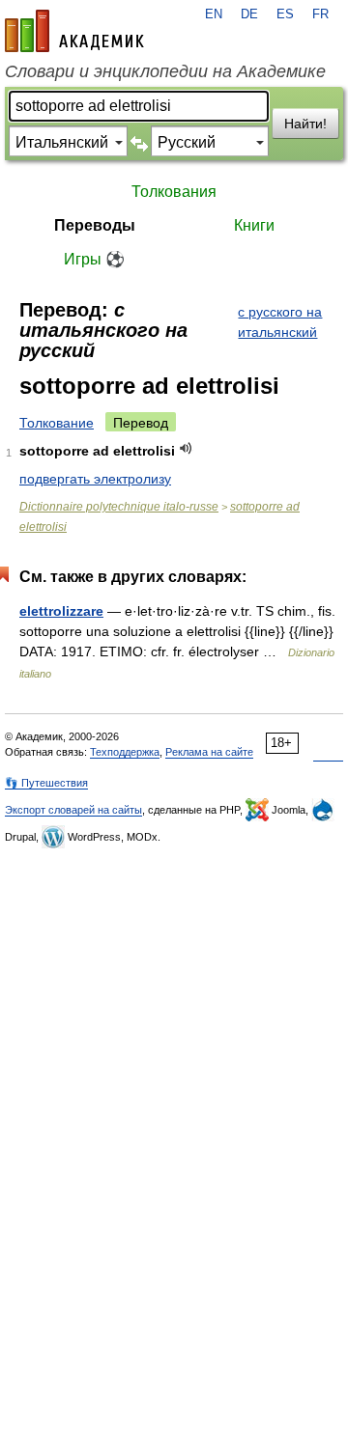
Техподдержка (125, 752)
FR (320, 14)
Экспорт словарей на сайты (73, 810)
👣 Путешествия (46, 783)
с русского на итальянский (280, 322)
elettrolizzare (61, 611)
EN (213, 14)
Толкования (174, 191)
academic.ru (74, 31)
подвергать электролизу (95, 478)
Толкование (56, 422)
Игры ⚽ (94, 259)
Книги (254, 225)
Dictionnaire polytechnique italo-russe (118, 506)
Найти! (305, 123)
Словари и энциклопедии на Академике (165, 71)
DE (249, 14)
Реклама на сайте (209, 752)
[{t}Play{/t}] (186, 448)
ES (285, 14)
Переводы (94, 225)
